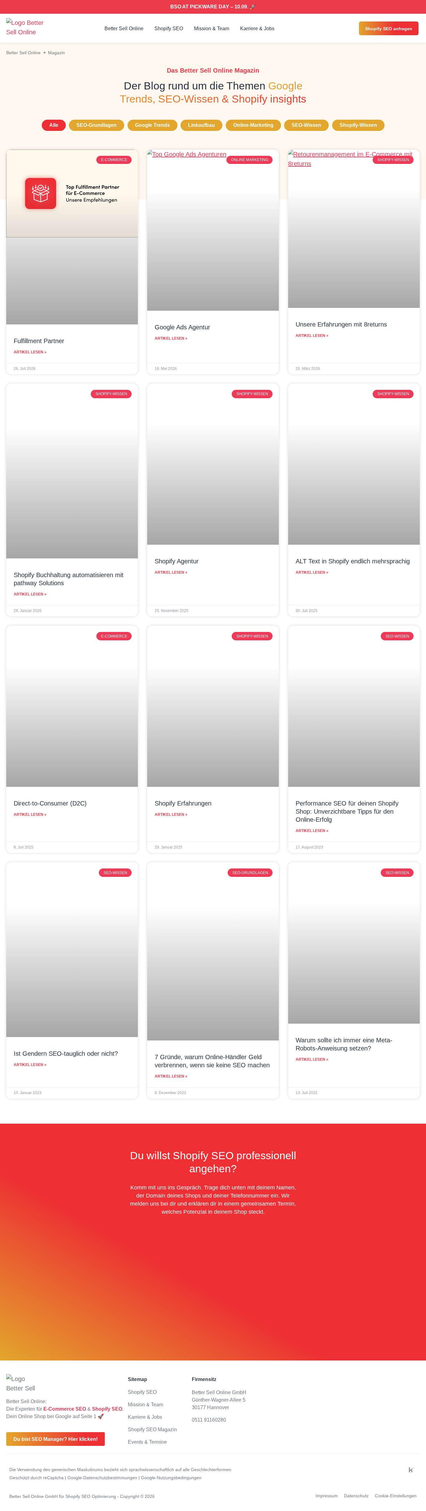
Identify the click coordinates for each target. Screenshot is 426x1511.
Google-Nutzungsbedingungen (171, 1477)
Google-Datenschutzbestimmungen (102, 1477)
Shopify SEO (168, 28)
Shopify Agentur (177, 561)
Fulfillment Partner (39, 340)
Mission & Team (211, 28)
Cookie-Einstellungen (396, 1495)
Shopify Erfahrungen (183, 803)
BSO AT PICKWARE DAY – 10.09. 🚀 (213, 6)
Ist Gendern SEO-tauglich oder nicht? (66, 1053)
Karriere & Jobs (257, 28)
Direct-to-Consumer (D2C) (50, 803)
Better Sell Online (123, 28)
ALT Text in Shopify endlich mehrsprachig (353, 561)
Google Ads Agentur (182, 327)
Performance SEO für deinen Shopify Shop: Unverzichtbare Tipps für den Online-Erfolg (347, 811)
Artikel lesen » (30, 352)
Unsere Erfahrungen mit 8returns (341, 324)
